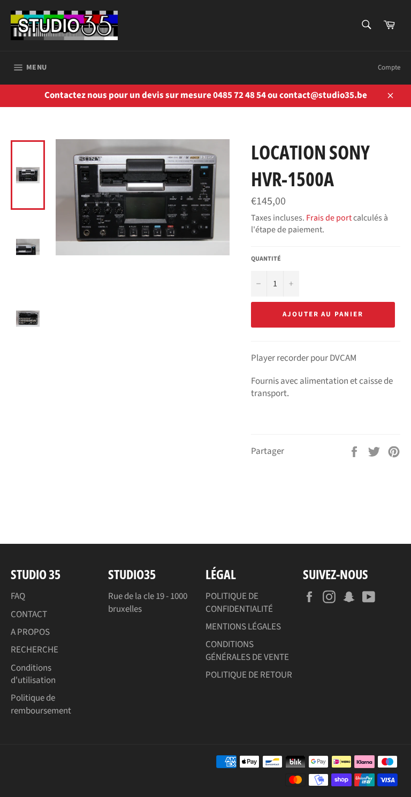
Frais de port (329, 218)
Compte (389, 67)
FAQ (18, 596)
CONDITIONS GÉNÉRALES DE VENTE (247, 650)
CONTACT (29, 614)
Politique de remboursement (41, 704)
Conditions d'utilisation (33, 674)
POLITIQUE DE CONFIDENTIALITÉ (239, 602)
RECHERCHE (34, 649)
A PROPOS (30, 632)
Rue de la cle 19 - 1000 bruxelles (147, 602)
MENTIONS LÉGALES (243, 626)
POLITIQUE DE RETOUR (249, 675)
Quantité (266, 259)
